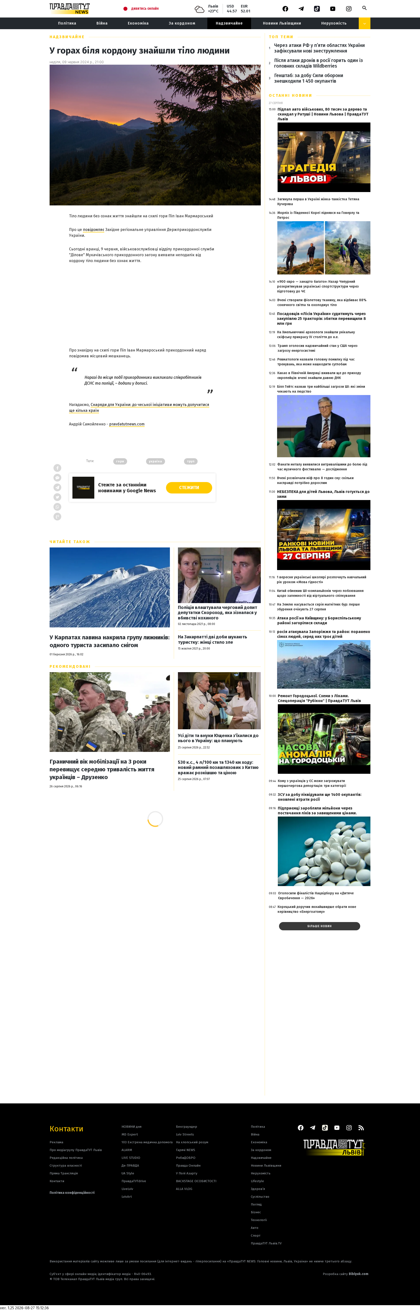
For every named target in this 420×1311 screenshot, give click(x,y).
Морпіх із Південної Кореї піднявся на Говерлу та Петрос (318, 215)
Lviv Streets (185, 1134)
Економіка (138, 23)
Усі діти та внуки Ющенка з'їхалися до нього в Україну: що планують (218, 738)
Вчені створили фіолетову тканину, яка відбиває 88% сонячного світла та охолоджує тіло (322, 302)
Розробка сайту (345, 1274)
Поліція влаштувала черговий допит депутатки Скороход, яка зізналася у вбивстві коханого (217, 613)
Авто (254, 1228)
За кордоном (182, 23)
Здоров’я (258, 1189)
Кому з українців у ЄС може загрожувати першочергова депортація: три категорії (312, 783)
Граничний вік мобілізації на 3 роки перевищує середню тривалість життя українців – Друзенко (102, 769)
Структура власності (66, 1165)
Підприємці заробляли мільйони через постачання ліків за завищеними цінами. (317, 810)
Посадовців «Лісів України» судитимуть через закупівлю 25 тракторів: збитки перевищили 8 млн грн (321, 318)
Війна (102, 23)
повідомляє (93, 229)
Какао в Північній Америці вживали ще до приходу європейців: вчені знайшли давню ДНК (319, 375)
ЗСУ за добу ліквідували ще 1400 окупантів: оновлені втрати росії (319, 797)
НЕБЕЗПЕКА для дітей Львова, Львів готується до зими (323, 494)
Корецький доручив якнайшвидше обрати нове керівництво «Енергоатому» (317, 909)
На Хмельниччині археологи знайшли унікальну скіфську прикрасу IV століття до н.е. (316, 334)
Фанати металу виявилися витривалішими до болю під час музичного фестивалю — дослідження (322, 466)
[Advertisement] (142, 301)
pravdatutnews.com (127, 424)
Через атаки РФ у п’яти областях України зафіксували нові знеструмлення (319, 48)
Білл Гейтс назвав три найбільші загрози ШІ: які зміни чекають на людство (321, 389)
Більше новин (319, 926)
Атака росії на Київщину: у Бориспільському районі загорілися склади (319, 620)
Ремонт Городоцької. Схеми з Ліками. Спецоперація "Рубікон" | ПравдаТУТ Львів (319, 698)
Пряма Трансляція (64, 1173)
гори (120, 461)
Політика (67, 23)
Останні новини (290, 95)
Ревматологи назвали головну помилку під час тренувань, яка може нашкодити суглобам (316, 361)
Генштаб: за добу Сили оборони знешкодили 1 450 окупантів (308, 78)
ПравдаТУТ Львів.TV (266, 1243)
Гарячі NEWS (185, 1150)
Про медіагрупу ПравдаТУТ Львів (76, 1150)
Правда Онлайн (188, 1165)
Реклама (56, 1142)
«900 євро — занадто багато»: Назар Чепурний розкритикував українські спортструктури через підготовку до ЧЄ (318, 286)
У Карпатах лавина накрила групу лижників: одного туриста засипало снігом (110, 641)
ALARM (127, 1150)
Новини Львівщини (282, 23)
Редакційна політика (66, 1158)
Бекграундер (186, 1127)
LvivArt (127, 1197)
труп (191, 461)
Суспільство (260, 1197)
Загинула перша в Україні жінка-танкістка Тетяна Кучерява (318, 201)
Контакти (66, 1128)
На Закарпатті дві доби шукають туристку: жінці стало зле (212, 639)
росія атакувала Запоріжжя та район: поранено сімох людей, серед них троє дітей (323, 634)
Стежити (189, 487)
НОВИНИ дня (131, 1127)
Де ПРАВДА (130, 1165)
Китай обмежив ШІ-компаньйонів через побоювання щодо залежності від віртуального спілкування (320, 593)
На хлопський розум (192, 1142)
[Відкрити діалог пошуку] (364, 8)
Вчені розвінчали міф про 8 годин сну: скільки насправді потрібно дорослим (315, 480)
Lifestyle (257, 1181)
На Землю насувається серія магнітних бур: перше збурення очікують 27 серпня (318, 606)
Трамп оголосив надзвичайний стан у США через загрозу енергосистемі (318, 348)
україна (155, 461)
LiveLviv (127, 1189)
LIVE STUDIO (131, 1158)
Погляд (256, 1204)
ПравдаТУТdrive (134, 1181)
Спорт (256, 1235)
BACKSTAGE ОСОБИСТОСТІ (196, 1181)
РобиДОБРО (185, 1158)
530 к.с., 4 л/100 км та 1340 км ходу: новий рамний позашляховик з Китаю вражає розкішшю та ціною (218, 767)
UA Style (128, 1173)
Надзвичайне (229, 23)
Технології (259, 1220)
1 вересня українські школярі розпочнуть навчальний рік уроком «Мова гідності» (321, 579)
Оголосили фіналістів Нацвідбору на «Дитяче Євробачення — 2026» (316, 895)
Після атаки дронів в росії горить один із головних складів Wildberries (318, 63)
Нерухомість (334, 23)
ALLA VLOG (184, 1189)
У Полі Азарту (186, 1173)
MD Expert (130, 1134)
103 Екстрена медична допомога (147, 1142)
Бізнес (256, 1212)
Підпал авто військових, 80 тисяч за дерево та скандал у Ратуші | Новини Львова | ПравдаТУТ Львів (323, 114)
